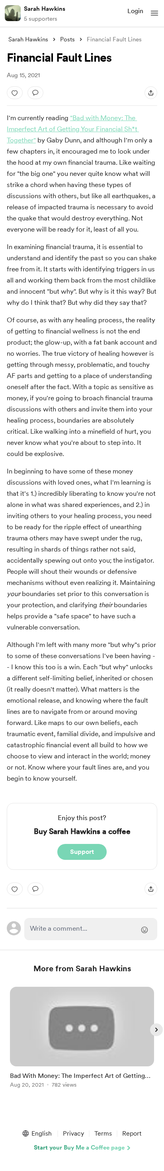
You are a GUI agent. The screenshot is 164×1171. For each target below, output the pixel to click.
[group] (82, 1042)
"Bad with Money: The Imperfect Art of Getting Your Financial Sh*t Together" (73, 129)
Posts (67, 39)
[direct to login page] (90, 929)
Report (131, 1133)
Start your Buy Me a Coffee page (79, 1147)
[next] (156, 1029)
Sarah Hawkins (44, 8)
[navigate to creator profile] (13, 13)
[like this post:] (15, 92)
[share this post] (150, 92)
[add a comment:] (35, 92)
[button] (154, 13)
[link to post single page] (82, 1039)
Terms (103, 1133)
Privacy (73, 1133)
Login (135, 11)
